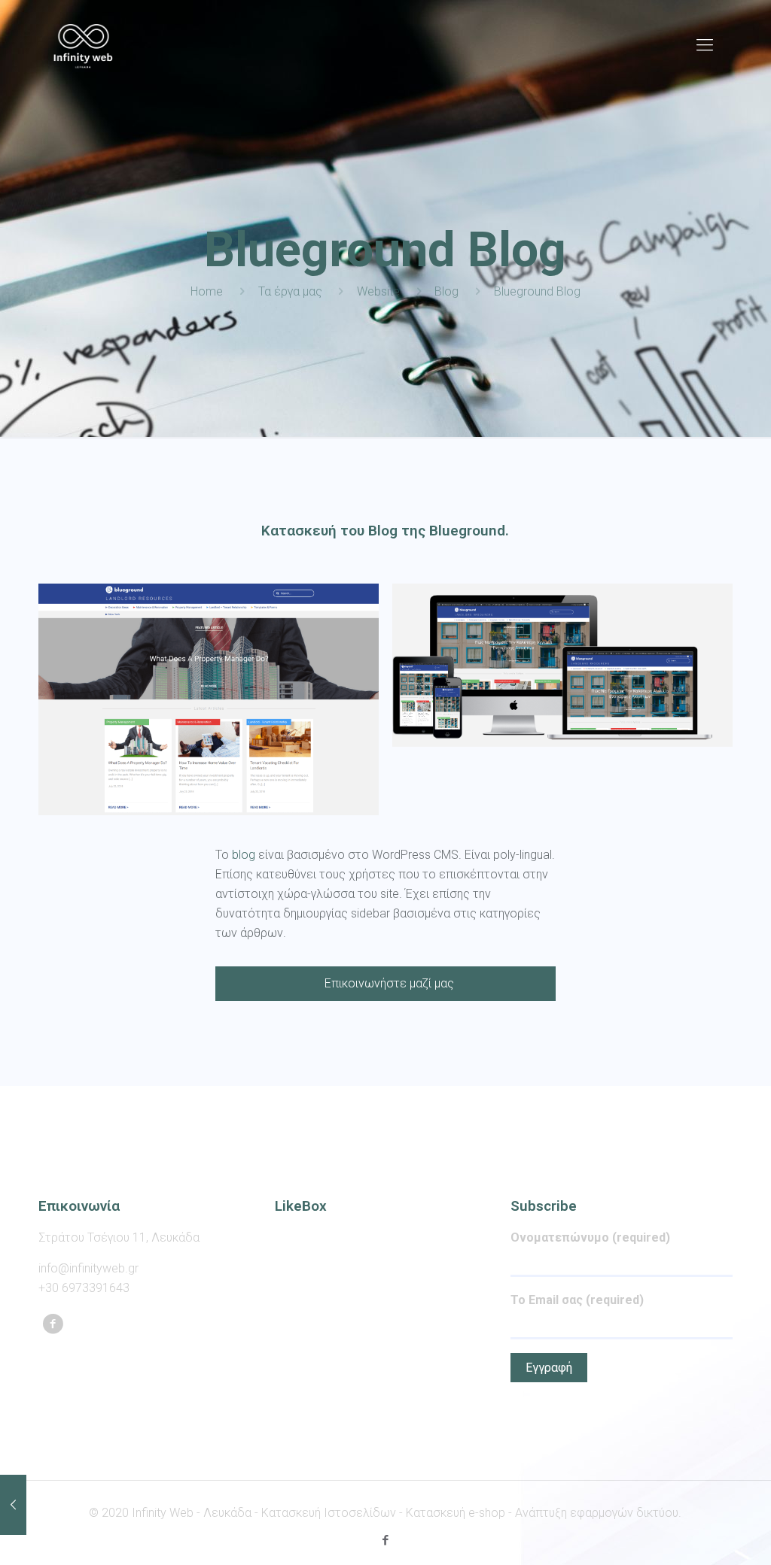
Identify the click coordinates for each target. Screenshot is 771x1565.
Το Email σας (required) (577, 1300)
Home (206, 291)
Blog (446, 291)
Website (378, 291)
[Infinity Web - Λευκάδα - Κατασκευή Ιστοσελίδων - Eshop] (83, 45)
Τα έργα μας (290, 291)
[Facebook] (385, 1540)
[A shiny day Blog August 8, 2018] (13, 1505)
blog (243, 855)
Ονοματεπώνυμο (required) (590, 1237)
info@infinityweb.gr (88, 1268)
